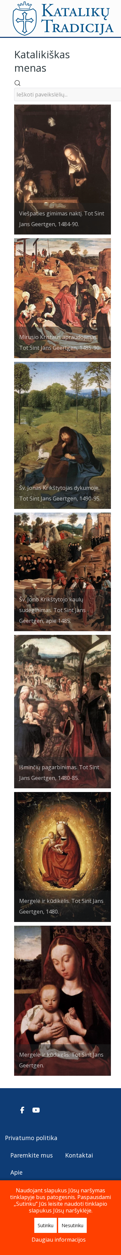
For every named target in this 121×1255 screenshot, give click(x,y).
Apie (16, 1172)
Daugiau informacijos (59, 1239)
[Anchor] (51, 67)
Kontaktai (79, 1155)
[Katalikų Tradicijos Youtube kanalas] (36, 1110)
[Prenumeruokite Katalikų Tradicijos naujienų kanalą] (10, 1110)
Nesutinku (72, 1225)
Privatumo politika (31, 1138)
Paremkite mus (31, 1155)
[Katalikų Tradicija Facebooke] (23, 1110)
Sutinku (45, 1225)
